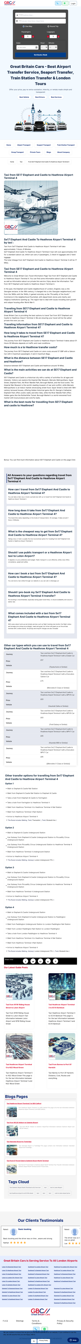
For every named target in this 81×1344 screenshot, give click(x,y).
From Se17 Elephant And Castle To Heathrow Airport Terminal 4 (48, 162)
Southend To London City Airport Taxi (39, 1285)
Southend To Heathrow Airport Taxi (39, 1281)
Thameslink (36, 820)
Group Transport (17, 152)
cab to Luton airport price (62, 1193)
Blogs (49, 152)
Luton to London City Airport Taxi (12, 1277)
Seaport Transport (44, 145)
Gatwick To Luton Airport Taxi (11, 1295)
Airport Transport (23, 145)
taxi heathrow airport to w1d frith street (21, 1193)
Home (8, 145)
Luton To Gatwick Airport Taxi (11, 1285)
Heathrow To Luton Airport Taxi (63, 1277)
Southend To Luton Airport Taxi (37, 1277)
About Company (63, 152)
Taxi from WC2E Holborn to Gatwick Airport (22, 1122)
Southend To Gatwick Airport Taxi (38, 1270)
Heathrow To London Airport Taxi (64, 1270)
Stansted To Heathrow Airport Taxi (64, 1303)
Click (73, 460)
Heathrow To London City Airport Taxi (65, 1267)
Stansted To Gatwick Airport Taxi (64, 1299)
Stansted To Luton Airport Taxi (63, 1288)
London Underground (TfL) (43, 860)
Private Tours (35, 152)
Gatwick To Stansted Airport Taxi (12, 1288)
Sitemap (20, 1321)
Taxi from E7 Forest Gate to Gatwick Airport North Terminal (28, 1161)
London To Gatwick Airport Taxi (37, 1299)
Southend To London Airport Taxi (38, 1267)
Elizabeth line (50, 820)
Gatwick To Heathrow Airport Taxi (12, 1292)
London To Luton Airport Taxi (37, 1292)
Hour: (42, 43)
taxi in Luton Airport (56, 1187)
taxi (45, 1187)
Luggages (51, 32)
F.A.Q (5, 1321)
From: (21, 15)
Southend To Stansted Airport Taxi (38, 1274)
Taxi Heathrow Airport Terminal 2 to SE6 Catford (24, 1103)
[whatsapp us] (65, 3)
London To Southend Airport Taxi (38, 1295)
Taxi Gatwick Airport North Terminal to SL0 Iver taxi (25, 1187)
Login (73, 3)
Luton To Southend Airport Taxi (11, 1274)
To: (20, 21)
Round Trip (54, 26)
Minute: (51, 43)
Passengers (26, 32)
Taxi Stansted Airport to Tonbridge (19, 1141)
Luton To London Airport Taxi (11, 1281)
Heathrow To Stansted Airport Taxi (64, 1274)
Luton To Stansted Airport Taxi (11, 1267)
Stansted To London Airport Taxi (64, 1295)
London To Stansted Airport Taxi (38, 1288)
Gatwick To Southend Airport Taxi (12, 1299)
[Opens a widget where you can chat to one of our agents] (73, 1340)
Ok (34, 1341)
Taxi (21, 162)
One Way (28, 26)
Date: (18, 43)
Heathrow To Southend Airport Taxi (65, 1281)
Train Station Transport (66, 145)
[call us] (58, 3)
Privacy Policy (43, 1340)
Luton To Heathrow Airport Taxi (11, 1270)
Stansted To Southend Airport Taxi (64, 1292)
